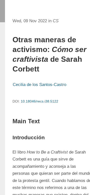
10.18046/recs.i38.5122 (39, 101)
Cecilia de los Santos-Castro (39, 84)
